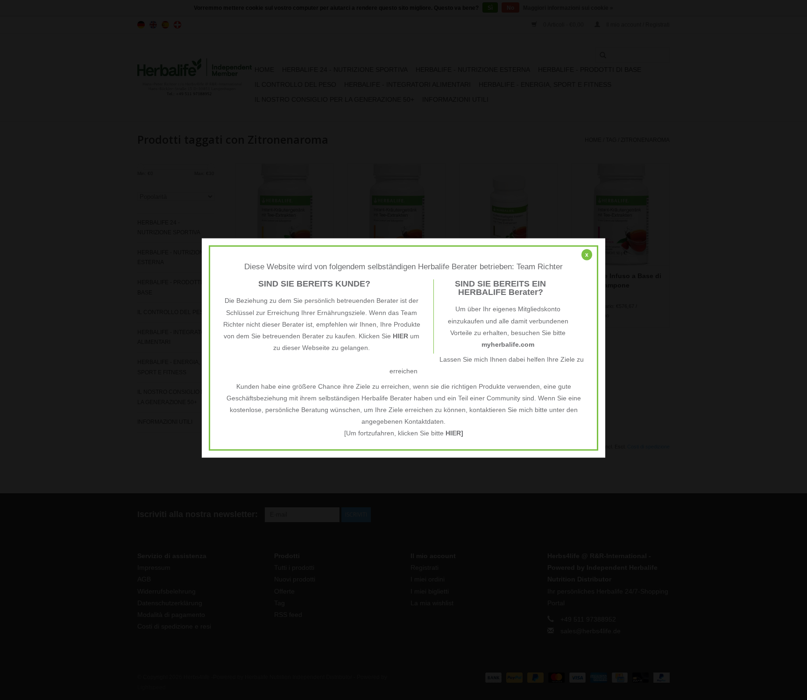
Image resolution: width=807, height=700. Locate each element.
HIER (400, 336)
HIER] (454, 433)
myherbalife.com (507, 344)
